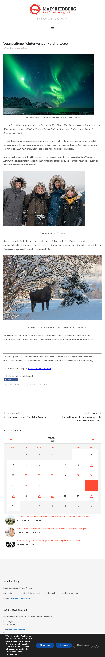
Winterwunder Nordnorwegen (53, 385)
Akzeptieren (45, 645)
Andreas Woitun (22, 48)
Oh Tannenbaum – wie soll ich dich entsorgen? (25, 415)
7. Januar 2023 (8, 48)
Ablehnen (64, 645)
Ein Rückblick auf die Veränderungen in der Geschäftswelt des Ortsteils (82, 417)
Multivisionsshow (37, 385)
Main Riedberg (52, 18)
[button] (11, 379)
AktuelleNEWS (14, 385)
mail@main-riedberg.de (20, 598)
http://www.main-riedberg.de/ (20, 633)
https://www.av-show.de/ (39, 368)
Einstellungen (11, 654)
